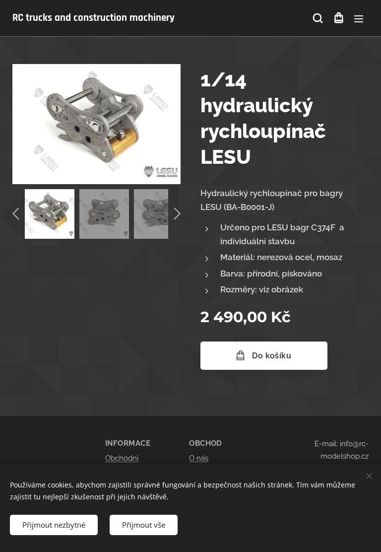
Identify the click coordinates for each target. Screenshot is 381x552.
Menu (359, 18)
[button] (317, 18)
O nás (198, 458)
